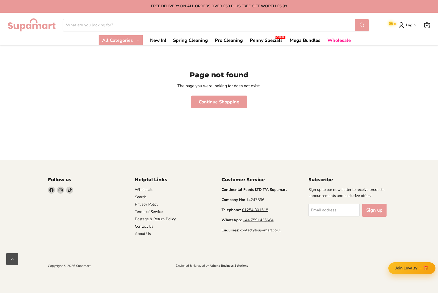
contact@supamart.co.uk (260, 230)
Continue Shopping (219, 102)
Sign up (374, 210)
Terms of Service (149, 211)
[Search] (362, 25)
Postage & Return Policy (155, 219)
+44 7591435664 (258, 220)
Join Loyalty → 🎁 (411, 268)
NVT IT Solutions (56, 270)
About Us (143, 233)
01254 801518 (255, 209)
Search (141, 196)
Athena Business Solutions (229, 266)
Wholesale (144, 189)
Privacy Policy (146, 204)
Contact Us (144, 226)
